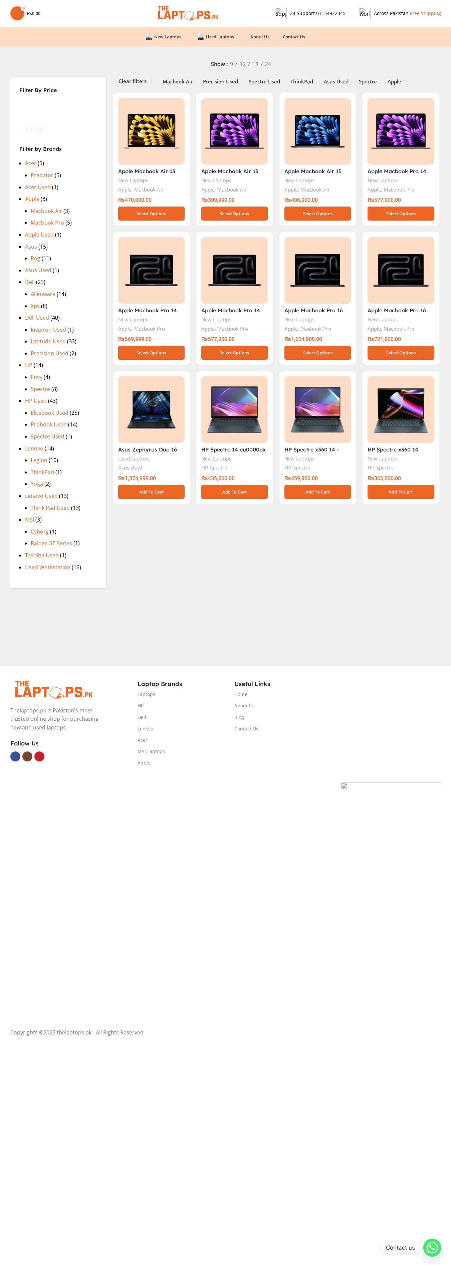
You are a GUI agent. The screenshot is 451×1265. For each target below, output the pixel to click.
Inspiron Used (48, 329)
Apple (32, 199)
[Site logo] (187, 12)
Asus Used (38, 270)
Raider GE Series (51, 543)
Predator (42, 175)
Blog (239, 717)
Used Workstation (47, 567)
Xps (35, 306)
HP (28, 365)
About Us (244, 705)
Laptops (146, 694)
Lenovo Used (41, 496)
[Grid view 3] (324, 65)
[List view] (299, 65)
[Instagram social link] (27, 756)
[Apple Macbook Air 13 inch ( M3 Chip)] (234, 131)
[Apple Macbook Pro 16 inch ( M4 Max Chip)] (317, 270)
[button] (151, 492)
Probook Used (49, 424)
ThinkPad (42, 472)
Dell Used (37, 317)
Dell (30, 282)
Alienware (43, 294)
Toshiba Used (42, 555)
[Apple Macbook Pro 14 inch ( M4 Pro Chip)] (234, 270)
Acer (30, 163)
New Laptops (133, 180)
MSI (29, 519)
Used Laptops (134, 458)
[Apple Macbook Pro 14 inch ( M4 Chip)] (401, 131)
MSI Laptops (151, 751)
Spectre (40, 389)
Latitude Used (48, 341)
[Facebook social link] (15, 756)
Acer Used (38, 187)
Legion (39, 460)
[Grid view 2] (311, 65)
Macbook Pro (47, 222)
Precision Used (49, 353)
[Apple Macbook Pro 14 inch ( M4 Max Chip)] (151, 270)
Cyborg (40, 531)
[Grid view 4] (336, 65)
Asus (31, 246)
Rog (35, 258)
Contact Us (246, 728)
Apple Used (39, 234)
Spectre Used (47, 436)
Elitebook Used (49, 412)
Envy (36, 377)
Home (240, 694)
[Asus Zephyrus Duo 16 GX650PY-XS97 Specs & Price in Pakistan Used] (151, 409)
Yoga (37, 484)
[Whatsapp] (432, 1248)
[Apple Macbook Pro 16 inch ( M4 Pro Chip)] (401, 270)
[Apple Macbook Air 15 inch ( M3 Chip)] (317, 131)
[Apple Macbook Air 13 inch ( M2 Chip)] (151, 131)
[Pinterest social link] (39, 756)
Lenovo (34, 448)
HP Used (36, 400)
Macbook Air (46, 211)
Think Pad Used (50, 508)
